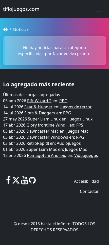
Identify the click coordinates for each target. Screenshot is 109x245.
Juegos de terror (76, 107)
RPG (63, 101)
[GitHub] (32, 182)
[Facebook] (8, 182)
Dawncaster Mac (42, 131)
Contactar (89, 191)
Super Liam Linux (44, 119)
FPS (79, 125)
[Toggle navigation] (99, 9)
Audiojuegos (69, 143)
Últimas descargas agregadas (31, 94)
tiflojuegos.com (21, 9)
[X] (16, 182)
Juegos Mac (77, 131)
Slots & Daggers (39, 113)
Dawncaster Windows (47, 137)
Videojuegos (86, 155)
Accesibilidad (86, 181)
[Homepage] (5, 29)
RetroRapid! (37, 143)
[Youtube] (24, 182)
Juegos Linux (80, 119)
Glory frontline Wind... (47, 125)
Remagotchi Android (46, 155)
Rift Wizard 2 (39, 101)
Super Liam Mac (41, 149)
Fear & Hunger (38, 107)
